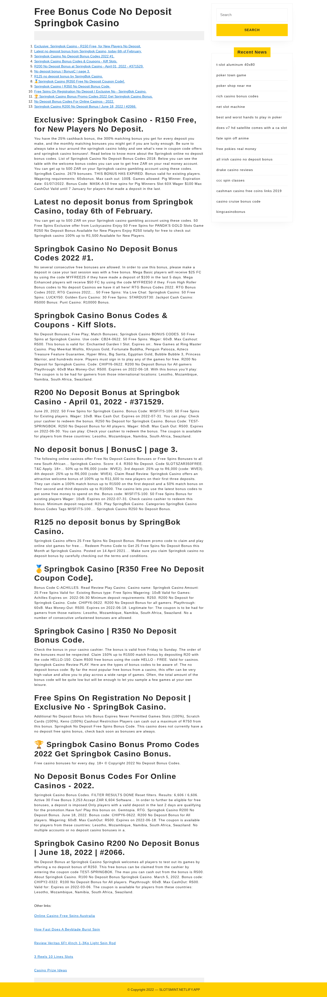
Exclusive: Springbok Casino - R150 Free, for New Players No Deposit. (87, 46)
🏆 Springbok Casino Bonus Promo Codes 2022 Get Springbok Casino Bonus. (93, 96)
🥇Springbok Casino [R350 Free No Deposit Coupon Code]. (79, 81)
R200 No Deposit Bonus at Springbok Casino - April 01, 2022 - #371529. (89, 66)
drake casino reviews (234, 170)
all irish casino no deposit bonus (244, 159)
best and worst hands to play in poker (249, 117)
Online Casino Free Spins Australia (64, 916)
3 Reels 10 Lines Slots (53, 956)
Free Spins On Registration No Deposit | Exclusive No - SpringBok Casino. (90, 91)
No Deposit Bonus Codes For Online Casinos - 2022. (74, 101)
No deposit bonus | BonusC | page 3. (62, 71)
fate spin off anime (232, 138)
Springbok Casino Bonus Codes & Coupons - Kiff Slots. (75, 61)
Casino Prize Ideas (50, 970)
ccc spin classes (230, 180)
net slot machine (230, 107)
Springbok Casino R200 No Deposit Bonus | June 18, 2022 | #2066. (85, 106)
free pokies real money (236, 149)
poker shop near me (233, 86)
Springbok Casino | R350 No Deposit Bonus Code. (72, 86)
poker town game (231, 75)
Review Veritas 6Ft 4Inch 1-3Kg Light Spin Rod (75, 943)
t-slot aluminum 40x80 (235, 64)
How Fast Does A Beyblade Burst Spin (67, 929)
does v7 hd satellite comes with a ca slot (251, 128)
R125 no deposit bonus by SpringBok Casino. (68, 76)
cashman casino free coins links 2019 (249, 191)
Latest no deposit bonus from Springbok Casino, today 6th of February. (88, 51)
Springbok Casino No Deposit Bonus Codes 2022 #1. (74, 56)
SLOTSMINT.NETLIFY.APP (179, 989)
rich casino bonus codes (237, 96)
